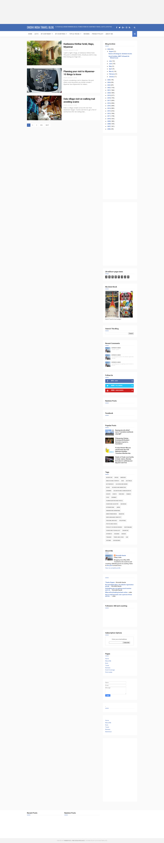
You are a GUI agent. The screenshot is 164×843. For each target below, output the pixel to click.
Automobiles (110, 484)
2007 (109, 126)
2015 (109, 105)
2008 (109, 124)
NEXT (47, 125)
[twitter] (119, 27)
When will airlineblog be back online (116, 592)
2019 (109, 95)
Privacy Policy (97, 34)
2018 (109, 98)
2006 (109, 129)
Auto (36, 34)
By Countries (60, 34)
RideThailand (128, 527)
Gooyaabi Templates (101, 840)
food (107, 497)
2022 (109, 87)
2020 (109, 93)
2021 (109, 90)
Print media (108, 672)
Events (115, 494)
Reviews (87, 34)
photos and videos (111, 524)
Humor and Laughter (112, 504)
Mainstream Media (111, 514)
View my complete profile (112, 568)
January (111, 76)
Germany (113, 497)
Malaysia (121, 514)
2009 (109, 121)
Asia (122, 480)
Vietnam (108, 540)
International (110, 507)
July (110, 61)
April (110, 69)
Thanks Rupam (110, 582)
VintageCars (116, 540)
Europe (108, 494)
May (110, 66)
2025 (109, 80)
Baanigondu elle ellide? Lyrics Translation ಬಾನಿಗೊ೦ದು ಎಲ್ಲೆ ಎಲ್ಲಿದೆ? (124, 432)
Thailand (108, 537)
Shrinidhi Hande (116, 348)
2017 (109, 100)
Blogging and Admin (121, 484)
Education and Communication (122, 490)
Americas (123, 477)
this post (109, 565)
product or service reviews (114, 527)
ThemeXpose (67, 840)
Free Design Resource (78, 840)
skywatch (109, 533)
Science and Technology (113, 530)
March (111, 71)
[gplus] (123, 27)
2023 (109, 85)
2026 (109, 49)
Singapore (125, 530)
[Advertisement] (12, 12)
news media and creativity (113, 517)
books (108, 487)
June (110, 63)
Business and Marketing (119, 487)
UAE (127, 537)
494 (41, 125)
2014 (109, 108)
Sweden (123, 533)
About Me (109, 34)
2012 (109, 113)
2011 (109, 116)
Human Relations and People (114, 500)
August (111, 51)
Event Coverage (110, 670)
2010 (109, 118)
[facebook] (116, 27)
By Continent (46, 34)
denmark (108, 490)
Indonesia (123, 504)
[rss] (129, 27)
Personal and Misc (111, 520)
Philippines (122, 520)
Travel (107, 665)
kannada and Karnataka (113, 510)
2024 (109, 82)
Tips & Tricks (74, 34)
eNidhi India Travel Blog (40, 27)
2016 (109, 103)
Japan (118, 507)
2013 (109, 111)
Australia (129, 480)
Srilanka (116, 533)
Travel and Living (119, 537)
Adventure (109, 477)
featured (121, 494)
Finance (128, 494)
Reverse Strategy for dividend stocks (120, 53)
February (112, 74)
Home (30, 34)
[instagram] (126, 27)
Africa (116, 477)
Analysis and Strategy (112, 480)
